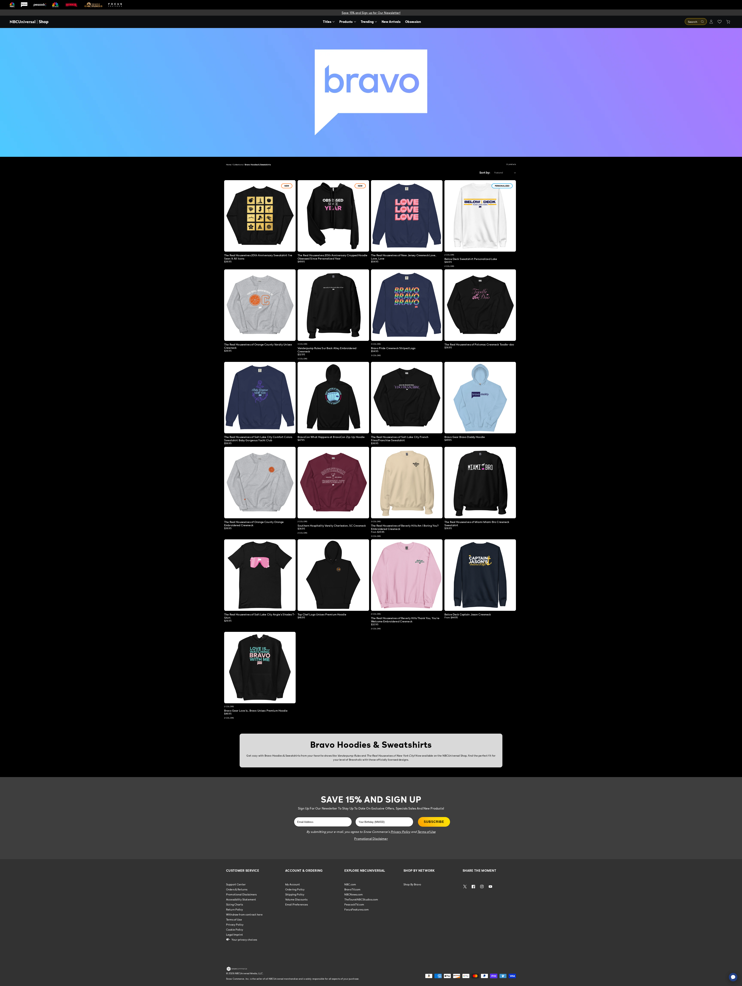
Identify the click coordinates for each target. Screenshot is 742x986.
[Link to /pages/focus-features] (115, 4)
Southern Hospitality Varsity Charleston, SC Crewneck (332, 525)
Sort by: (484, 173)
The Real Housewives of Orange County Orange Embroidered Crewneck (254, 523)
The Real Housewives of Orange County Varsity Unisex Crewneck (258, 346)
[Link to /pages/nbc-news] (55, 4)
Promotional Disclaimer (371, 839)
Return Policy (234, 909)
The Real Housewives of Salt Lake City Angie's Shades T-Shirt (259, 616)
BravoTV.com (352, 889)
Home (228, 164)
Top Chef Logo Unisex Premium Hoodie (322, 614)
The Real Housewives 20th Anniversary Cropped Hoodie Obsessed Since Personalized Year (332, 257)
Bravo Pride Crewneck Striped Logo (393, 348)
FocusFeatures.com (356, 909)
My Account (292, 884)
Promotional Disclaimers (241, 894)
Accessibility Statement (241, 899)
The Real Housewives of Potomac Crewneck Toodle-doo (479, 344)
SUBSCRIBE (434, 821)
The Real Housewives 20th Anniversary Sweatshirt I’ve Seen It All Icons (258, 257)
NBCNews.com (353, 894)
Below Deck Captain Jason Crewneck (467, 614)
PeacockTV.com (354, 904)
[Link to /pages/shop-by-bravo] (24, 4)
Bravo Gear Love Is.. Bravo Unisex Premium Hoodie (256, 710)
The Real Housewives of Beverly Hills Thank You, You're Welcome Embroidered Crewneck (405, 619)
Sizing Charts (234, 904)
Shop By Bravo (412, 884)
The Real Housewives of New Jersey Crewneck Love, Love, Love (403, 257)
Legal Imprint (234, 934)
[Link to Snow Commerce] (237, 970)
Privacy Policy (234, 924)
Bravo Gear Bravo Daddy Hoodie (464, 437)
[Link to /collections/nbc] (12, 4)
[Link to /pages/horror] (71, 4)
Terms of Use (234, 919)
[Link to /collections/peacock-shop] (40, 4)
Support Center (236, 884)
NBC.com (350, 884)
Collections (238, 164)
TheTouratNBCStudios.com (361, 899)
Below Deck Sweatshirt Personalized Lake (470, 259)
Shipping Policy (294, 894)
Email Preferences (296, 904)
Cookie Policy (234, 929)
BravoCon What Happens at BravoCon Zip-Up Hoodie (331, 437)
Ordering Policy (295, 889)
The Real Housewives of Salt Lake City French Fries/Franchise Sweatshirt (399, 438)
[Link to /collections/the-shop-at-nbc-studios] (93, 4)
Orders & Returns (236, 889)
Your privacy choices (244, 939)
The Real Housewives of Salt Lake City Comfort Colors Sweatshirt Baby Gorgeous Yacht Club (258, 438)
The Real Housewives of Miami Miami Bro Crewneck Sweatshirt (476, 523)
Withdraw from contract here (244, 914)
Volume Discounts (296, 899)
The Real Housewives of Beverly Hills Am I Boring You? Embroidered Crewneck (405, 527)
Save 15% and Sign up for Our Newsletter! (371, 13)
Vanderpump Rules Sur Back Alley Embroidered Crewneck (327, 349)
